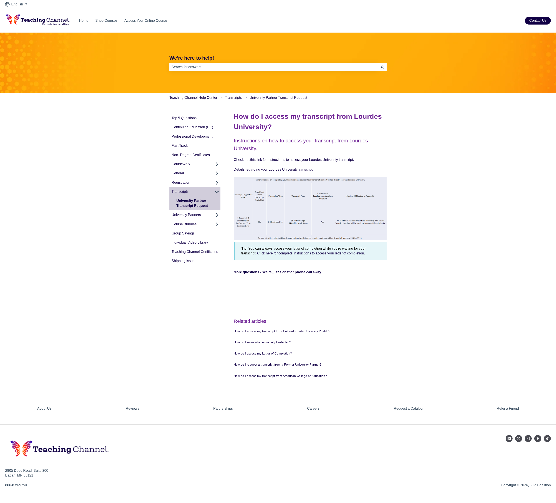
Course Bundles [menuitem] (184, 224)
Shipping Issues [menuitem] (184, 261)
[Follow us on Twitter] (518, 438)
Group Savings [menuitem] (183, 233)
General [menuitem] (178, 173)
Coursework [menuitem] (181, 164)
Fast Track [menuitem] (180, 145)
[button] (216, 164)
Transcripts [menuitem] (180, 191)
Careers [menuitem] (313, 408)
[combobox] (273, 67)
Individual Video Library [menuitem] (190, 242)
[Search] (382, 67)
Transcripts (233, 97)
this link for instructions (267, 160)
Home (83, 20)
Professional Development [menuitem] (192, 136)
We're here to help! (191, 58)
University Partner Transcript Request (278, 97)
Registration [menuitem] (181, 182)
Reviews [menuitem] (132, 408)
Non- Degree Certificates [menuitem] (191, 155)
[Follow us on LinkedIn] (509, 438)
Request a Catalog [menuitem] (408, 408)
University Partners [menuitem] (186, 215)
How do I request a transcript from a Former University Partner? (277, 364)
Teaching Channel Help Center (193, 97)
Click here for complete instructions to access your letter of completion (310, 253)
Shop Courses (106, 20)
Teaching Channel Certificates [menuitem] (195, 252)
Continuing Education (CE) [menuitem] (192, 127)
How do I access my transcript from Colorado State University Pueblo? (282, 331)
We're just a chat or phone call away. (292, 272)
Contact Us (537, 20)
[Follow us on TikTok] (547, 438)
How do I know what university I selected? (262, 342)
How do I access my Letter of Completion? (263, 353)
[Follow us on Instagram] (528, 438)
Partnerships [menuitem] (223, 408)
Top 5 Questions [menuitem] (184, 118)
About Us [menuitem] (44, 408)
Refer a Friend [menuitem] (508, 408)
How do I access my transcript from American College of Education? (280, 376)
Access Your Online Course (145, 20)
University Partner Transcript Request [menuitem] (192, 203)
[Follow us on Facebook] (537, 438)
